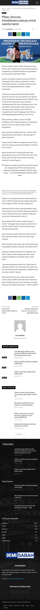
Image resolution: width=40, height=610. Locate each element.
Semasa (9, 8)
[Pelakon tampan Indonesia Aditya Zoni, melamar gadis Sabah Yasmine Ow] (7, 395)
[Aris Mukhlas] (3, 29)
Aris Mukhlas (10, 29)
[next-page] (6, 381)
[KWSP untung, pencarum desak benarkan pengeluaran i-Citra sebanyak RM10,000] (7, 416)
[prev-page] (3, 381)
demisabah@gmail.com (16, 579)
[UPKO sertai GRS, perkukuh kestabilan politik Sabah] (7, 364)
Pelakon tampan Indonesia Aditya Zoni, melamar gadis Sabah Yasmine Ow (25, 394)
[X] (14, 34)
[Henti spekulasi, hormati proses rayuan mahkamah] (7, 498)
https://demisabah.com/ (20, 338)
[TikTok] (22, 592)
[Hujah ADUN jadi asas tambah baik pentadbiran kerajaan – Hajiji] (7, 508)
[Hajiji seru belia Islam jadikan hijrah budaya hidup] (7, 375)
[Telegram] (28, 34)
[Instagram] (18, 592)
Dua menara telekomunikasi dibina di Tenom (9, 311)
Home (3, 8)
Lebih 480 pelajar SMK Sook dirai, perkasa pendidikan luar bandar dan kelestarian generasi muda (25, 353)
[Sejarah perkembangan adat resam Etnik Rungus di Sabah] (7, 427)
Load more (19, 434)
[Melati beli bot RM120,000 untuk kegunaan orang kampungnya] (7, 406)
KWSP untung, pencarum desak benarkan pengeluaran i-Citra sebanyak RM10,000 (24, 415)
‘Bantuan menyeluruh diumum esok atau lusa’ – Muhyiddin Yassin (30, 311)
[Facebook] (10, 34)
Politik (4, 367)
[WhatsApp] (19, 34)
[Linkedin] (23, 34)
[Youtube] (27, 592)
